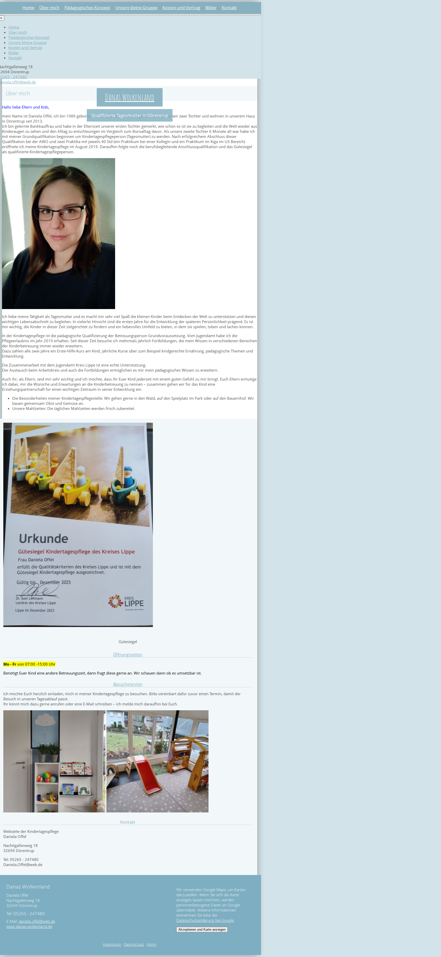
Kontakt (229, 7)
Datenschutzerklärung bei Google (205, 920)
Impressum (112, 944)
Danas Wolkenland (129, 97)
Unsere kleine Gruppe (136, 7)
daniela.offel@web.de (37, 921)
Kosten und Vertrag (181, 7)
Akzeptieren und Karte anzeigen (202, 929)
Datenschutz (134, 944)
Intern (151, 944)
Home (28, 7)
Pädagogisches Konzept (87, 7)
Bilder (211, 7)
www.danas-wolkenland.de (29, 926)
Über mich (49, 7)
